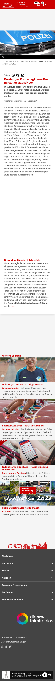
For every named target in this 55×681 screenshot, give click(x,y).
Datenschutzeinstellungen (13, 642)
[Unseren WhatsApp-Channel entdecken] (2, 646)
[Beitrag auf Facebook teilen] (17, 75)
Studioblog (7, 556)
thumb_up (49, 674)
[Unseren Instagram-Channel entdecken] (10, 646)
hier (12, 306)
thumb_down (40, 674)
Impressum (6, 638)
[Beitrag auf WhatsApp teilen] (13, 75)
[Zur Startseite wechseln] (8, 4)
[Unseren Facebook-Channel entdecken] (6, 646)
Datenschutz (20, 638)
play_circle (45, 675)
